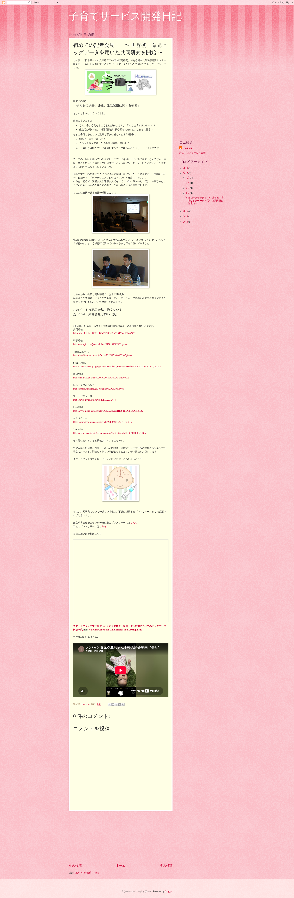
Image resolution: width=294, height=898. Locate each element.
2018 (185, 168)
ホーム (121, 865)
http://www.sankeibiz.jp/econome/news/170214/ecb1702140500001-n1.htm (109, 433)
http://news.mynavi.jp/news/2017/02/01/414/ (94, 399)
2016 (185, 211)
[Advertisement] (120, 837)
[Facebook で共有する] (119, 704)
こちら (133, 522)
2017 (185, 173)
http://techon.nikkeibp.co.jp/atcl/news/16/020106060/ (99, 388)
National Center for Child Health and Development (115, 629)
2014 (185, 221)
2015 (185, 216)
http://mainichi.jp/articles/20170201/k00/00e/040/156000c (101, 377)
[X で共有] (116, 704)
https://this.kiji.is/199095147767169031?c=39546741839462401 (104, 333)
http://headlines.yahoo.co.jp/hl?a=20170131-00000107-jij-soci (103, 355)
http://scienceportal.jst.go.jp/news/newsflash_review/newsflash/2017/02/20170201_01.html (117, 366)
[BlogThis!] (113, 704)
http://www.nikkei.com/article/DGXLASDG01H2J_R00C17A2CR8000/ (108, 410)
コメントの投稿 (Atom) (87, 872)
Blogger (168, 891)
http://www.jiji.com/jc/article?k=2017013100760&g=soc (100, 344)
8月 (188, 182)
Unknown (188, 148)
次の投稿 (75, 865)
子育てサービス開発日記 (125, 15)
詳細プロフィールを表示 (192, 152)
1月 (188, 193)
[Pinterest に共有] (123, 704)
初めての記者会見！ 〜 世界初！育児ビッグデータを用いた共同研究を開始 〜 (204, 200)
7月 (188, 188)
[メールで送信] (110, 704)
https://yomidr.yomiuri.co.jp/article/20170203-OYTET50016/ (102, 421)
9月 (188, 177)
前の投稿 (166, 865)
